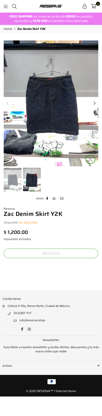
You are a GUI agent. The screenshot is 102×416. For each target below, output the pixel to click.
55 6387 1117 (22, 313)
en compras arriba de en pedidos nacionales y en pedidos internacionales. (51, 18)
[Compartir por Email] (62, 198)
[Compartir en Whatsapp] (54, 198)
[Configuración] (84, 6)
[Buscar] (14, 6)
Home (8, 29)
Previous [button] (7, 103)
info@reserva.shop (32, 320)
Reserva (9, 208)
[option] (51, 18)
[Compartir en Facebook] (47, 198)
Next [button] (94, 103)
